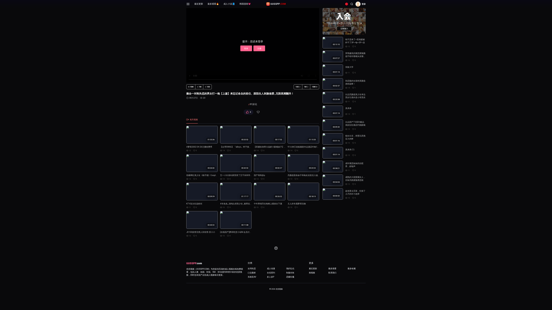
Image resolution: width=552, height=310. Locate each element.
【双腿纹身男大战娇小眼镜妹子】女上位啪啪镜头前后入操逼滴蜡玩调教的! (269, 147)
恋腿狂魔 (290, 277)
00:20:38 (336, 99)
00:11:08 (244, 225)
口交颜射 (252, 273)
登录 (246, 48)
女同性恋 (252, 268)
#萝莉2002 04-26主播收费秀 (199, 147)
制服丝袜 (290, 273)
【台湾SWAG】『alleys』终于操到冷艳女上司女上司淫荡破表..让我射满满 (236, 147)
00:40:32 (211, 225)
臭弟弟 (348, 108)
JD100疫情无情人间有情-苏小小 (200, 232)
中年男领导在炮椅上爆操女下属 (268, 204)
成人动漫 (271, 268)
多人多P (270, 277)
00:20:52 (244, 139)
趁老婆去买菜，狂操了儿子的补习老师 (355, 192)
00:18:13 (312, 196)
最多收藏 (352, 268)
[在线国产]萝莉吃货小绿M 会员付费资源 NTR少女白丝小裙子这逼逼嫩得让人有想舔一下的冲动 (236, 232)
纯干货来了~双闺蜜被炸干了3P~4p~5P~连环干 (355, 41)
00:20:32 (312, 168)
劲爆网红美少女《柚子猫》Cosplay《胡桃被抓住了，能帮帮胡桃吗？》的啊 (202, 175)
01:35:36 (211, 139)
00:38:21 (336, 168)
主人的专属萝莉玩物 (297, 204)
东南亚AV (252, 277)
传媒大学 (349, 67)
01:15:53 (312, 139)
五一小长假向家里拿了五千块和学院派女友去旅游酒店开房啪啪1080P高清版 (236, 175)
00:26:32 (278, 196)
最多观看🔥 (213, 4)
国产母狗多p (259, 175)
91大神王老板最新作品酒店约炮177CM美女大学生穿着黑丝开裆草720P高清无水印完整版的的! (303, 147)
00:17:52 (278, 139)
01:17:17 (244, 196)
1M (200, 87)
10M (191, 87)
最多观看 (332, 268)
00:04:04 (336, 182)
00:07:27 (336, 58)
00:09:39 (211, 196)
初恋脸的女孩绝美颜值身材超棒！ (355, 82)
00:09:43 (336, 127)
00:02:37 (278, 168)
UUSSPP (278, 4)
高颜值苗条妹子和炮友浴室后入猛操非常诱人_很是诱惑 (303, 175)
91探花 (253, 104)
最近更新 (198, 4)
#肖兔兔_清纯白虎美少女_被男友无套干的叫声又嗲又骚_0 (236, 204)
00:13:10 (336, 44)
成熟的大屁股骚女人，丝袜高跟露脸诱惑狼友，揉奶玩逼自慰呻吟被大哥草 (355, 178)
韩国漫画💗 (245, 4)
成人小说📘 (229, 4)
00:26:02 (211, 168)
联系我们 (332, 273)
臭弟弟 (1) (349, 149)
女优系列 (271, 273)
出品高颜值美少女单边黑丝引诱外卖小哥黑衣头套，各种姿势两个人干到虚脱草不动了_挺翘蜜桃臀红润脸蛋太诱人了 (355, 96)
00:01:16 (336, 141)
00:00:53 (336, 196)
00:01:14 (336, 72)
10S (208, 87)
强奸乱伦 (290, 268)
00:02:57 (336, 86)
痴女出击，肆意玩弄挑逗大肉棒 (355, 137)
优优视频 (279, 289)
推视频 (312, 273)
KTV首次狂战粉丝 (194, 204)
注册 (259, 48)
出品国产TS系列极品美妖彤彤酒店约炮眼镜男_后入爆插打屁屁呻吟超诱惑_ (355, 123)
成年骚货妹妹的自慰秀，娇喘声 (354, 164)
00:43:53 (244, 168)
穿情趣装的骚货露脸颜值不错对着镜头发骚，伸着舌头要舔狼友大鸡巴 (355, 54)
